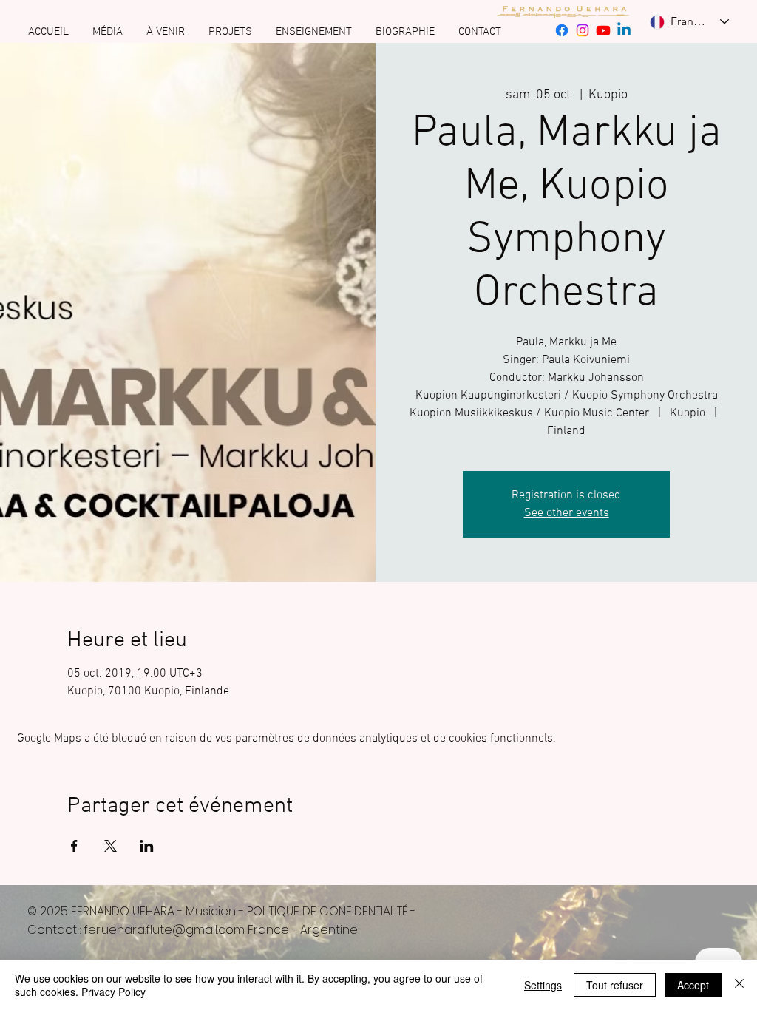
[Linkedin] (624, 30)
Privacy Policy (113, 991)
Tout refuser (614, 984)
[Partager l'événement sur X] (110, 846)
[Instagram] (582, 30)
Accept (693, 984)
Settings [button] (543, 984)
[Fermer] (739, 985)
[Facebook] (562, 30)
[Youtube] (603, 30)
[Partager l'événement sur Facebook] (74, 846)
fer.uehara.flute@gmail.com (164, 929)
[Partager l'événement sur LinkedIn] (147, 846)
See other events (566, 513)
